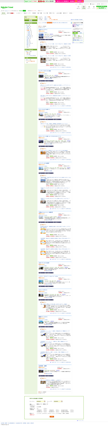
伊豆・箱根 (29, 36)
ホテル (77, 34)
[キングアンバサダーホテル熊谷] (56, 75)
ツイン (53, 413)
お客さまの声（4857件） (43, 32)
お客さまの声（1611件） (43, 215)
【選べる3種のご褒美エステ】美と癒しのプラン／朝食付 (53, 304)
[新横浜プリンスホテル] (51, 321)
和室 (64, 413)
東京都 (29, 34)
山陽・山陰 (29, 43)
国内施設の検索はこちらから (78, 40)
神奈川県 (29, 35)
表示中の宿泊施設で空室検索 (77, 19)
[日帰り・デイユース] (49, 119)
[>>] (71, 23)
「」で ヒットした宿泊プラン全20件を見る (61, 259)
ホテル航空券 (79, 36)
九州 (27, 45)
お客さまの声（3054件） (43, 73)
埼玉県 (29, 31)
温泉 (27, 54)
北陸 (27, 39)
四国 (27, 44)
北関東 (28, 28)
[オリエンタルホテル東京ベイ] (58, 114)
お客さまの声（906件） (43, 265)
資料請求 (32, 423)
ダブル (49, 413)
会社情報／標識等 (4, 423)
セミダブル (45, 413)
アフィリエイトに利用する (78, 42)
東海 (27, 40)
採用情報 (24, 423)
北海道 (28, 26)
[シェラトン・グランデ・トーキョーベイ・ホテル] (58, 281)
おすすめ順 (44, 22)
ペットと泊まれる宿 (30, 55)
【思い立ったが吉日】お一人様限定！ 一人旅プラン (50, 380)
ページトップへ (81, 420)
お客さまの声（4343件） (43, 292)
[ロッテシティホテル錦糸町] (68, 167)
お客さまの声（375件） (43, 368)
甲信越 (28, 38)
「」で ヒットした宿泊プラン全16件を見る (61, 208)
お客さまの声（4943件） (43, 139)
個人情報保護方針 (11, 423)
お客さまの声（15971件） (43, 279)
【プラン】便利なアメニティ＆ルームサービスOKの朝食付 (54, 150)
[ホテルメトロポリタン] (63, 294)
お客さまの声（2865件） (43, 166)
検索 (52, 416)
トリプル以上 (58, 413)
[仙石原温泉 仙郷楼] (57, 370)
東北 (27, 27)
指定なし (46, 18)
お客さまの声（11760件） (43, 319)
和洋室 (67, 413)
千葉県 (29, 32)
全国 (45, 16)
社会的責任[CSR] (19, 423)
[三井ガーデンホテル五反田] (66, 267)
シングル (39, 413)
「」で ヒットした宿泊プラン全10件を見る (61, 362)
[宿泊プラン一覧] (42, 39)
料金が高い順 (55, 22)
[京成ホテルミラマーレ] (51, 34)
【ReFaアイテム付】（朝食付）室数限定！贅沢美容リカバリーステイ (54, 123)
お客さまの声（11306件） (43, 112)
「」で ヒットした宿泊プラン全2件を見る (61, 67)
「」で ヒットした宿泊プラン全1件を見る (61, 132)
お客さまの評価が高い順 (62, 22)
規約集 (28, 423)
